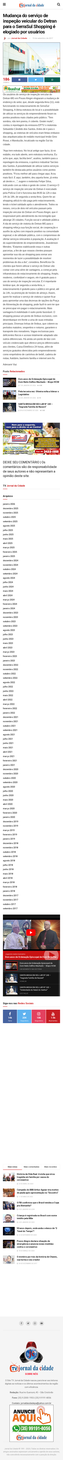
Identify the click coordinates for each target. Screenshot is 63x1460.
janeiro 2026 (9, 504)
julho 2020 (8, 791)
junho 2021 (8, 743)
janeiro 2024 (9, 608)
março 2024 (9, 600)
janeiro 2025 (9, 556)
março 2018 (9, 882)
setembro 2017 (10, 908)
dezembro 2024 (10, 560)
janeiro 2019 (9, 839)
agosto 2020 (9, 787)
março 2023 (9, 652)
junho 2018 (8, 869)
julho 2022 (8, 686)
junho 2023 (8, 639)
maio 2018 (8, 874)
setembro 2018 (10, 856)
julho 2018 (8, 865)
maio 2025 (8, 539)
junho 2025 (8, 534)
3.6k (43, 410)
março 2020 (9, 808)
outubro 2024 (9, 569)
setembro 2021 (10, 730)
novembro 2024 (10, 565)
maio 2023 (8, 643)
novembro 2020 (10, 773)
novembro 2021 (10, 721)
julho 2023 (8, 634)
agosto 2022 (9, 682)
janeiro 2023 (9, 660)
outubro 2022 (9, 673)
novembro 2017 (10, 900)
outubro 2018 (9, 852)
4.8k (40, 385)
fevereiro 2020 (10, 813)
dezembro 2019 (10, 821)
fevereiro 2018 (10, 887)
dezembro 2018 (10, 843)
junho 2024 (8, 587)
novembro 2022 (10, 669)
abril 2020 (7, 804)
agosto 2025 (9, 526)
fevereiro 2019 (10, 834)
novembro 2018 (10, 847)
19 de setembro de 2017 (42, 38)
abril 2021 (7, 752)
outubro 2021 (9, 726)
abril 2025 (7, 543)
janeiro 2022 (9, 713)
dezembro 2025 (10, 508)
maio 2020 (8, 800)
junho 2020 (8, 795)
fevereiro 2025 (10, 552)
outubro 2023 (9, 621)
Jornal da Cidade (19, 38)
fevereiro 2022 (10, 708)
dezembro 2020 (10, 769)
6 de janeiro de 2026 (28, 398)
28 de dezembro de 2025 (29, 410)
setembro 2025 (10, 521)
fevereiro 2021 (10, 760)
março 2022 (9, 704)
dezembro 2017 (10, 895)
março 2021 (9, 756)
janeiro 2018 (9, 891)
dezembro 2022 (10, 665)
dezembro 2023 (10, 613)
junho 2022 (8, 691)
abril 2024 (7, 595)
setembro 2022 (10, 678)
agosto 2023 (9, 630)
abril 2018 (7, 878)
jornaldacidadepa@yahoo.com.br (36, 1403)
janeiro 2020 (9, 817)
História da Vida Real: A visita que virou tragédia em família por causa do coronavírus (36, 1177)
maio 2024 (8, 591)
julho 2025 (8, 530)
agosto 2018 (9, 860)
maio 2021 (8, 747)
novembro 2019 (10, 826)
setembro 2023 (10, 626)
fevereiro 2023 (10, 656)
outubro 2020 (9, 778)
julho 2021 (8, 739)
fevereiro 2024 (10, 604)
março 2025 (9, 547)
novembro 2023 (10, 617)
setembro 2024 (10, 573)
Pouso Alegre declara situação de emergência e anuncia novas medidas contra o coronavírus (35, 1244)
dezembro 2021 (10, 717)
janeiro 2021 (9, 765)
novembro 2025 (10, 513)
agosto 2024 (9, 578)
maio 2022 (8, 695)
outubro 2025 (9, 517)
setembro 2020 (10, 782)
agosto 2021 (9, 734)
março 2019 (9, 830)
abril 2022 (7, 699)
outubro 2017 (9, 904)
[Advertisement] (31, 1072)
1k (40, 398)
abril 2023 (7, 647)
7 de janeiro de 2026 (28, 385)
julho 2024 (8, 582)
